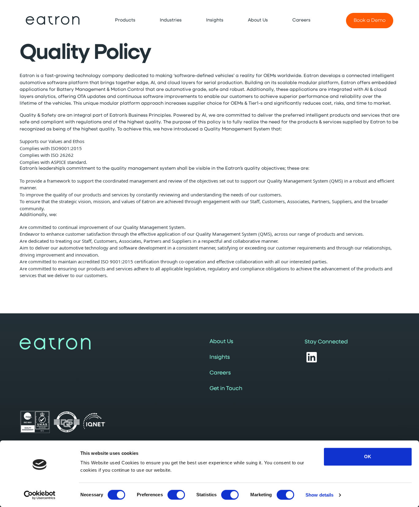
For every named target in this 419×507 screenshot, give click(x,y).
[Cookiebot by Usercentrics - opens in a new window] (40, 495)
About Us (221, 342)
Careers (220, 373)
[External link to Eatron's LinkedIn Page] (312, 357)
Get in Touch (226, 389)
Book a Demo (370, 20)
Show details (319, 494)
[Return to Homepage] (52, 20)
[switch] (176, 495)
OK (367, 456)
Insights (220, 357)
